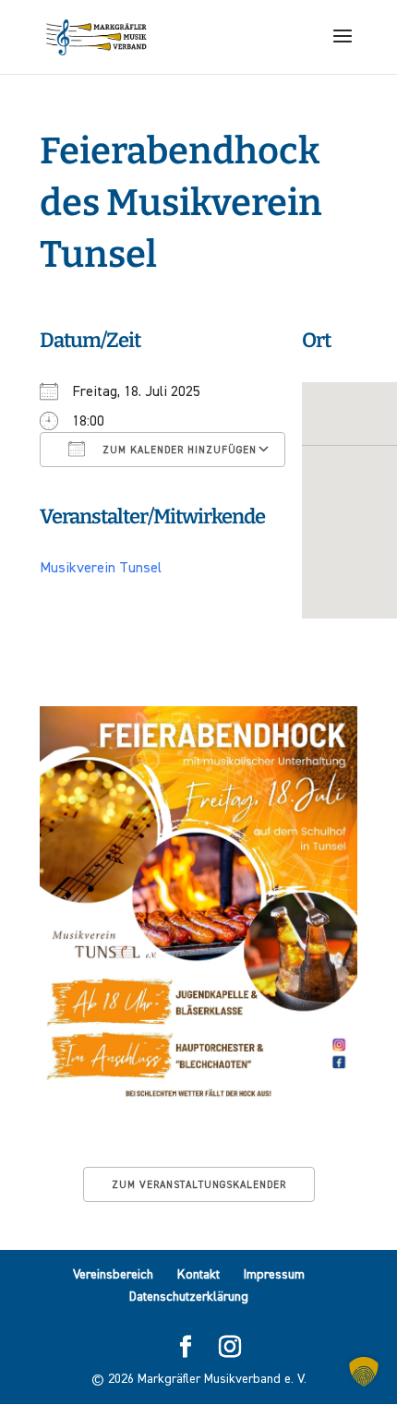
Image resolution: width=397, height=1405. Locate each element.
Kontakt (198, 1274)
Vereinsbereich (113, 1274)
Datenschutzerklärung (188, 1297)
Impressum (274, 1274)
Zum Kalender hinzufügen (178, 450)
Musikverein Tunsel (101, 568)
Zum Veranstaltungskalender (199, 1185)
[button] (364, 1372)
